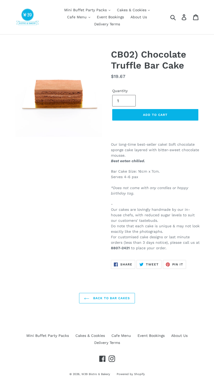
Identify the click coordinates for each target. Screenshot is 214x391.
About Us (138, 17)
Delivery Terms (107, 24)
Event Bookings (110, 17)
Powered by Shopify (131, 374)
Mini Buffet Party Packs (86, 10)
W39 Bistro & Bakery (95, 374)
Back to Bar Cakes (111, 298)
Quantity (120, 91)
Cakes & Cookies (132, 10)
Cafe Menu (77, 17)
